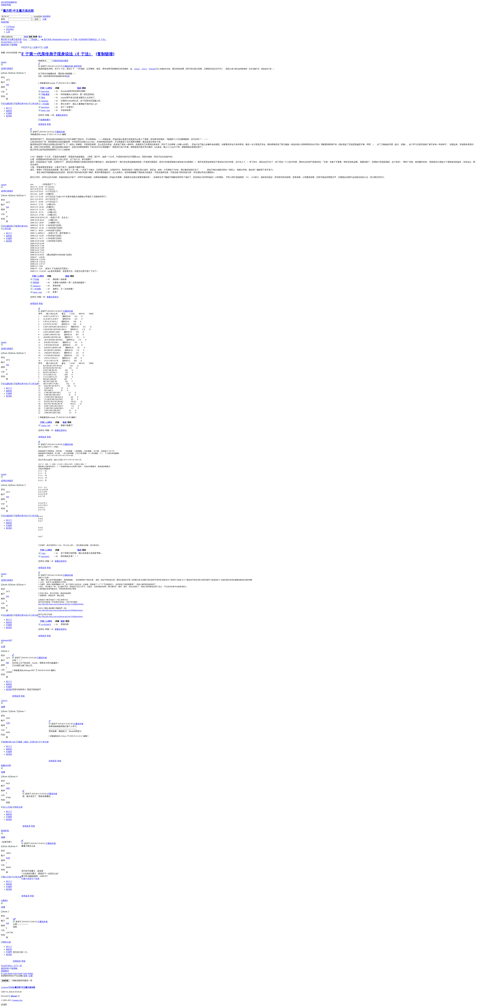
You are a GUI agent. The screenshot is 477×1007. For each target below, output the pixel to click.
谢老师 (36, 282)
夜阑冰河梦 (6, 765)
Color (5, 973)
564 (7, 85)
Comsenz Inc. (17, 1000)
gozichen (44, 101)
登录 (25, 976)
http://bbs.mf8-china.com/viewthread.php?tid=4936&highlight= (60, 610)
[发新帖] (13, 45)
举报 (49, 124)
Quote (19, 973)
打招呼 (9, 113)
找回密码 (46, 16)
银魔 (3, 707)
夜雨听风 (5, 831)
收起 (79, 88)
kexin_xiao (45, 110)
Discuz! (14, 996)
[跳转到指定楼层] (60, 61)
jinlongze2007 (6, 640)
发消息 (9, 116)
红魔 (3, 647)
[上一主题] (33, 47)
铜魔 (3, 772)
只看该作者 (68, 66)
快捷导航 (5, 22)
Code (25, 973)
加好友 (9, 111)
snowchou (45, 91)
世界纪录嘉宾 (7, 68)
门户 (10, 27)
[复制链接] (105, 54)
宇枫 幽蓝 (45, 94)
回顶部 (4, 1005)
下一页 (19, 42)
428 (7, 923)
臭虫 (43, 98)
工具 (8, 32)
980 (7, 663)
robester (137, 69)
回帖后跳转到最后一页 (22, 980)
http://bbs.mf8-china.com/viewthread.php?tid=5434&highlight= (60, 616)
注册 (44, 19)
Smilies (30, 973)
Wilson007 (152, 69)
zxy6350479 (46, 624)
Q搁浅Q (4, 900)
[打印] (24, 47)
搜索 (26, 37)
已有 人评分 (46, 88)
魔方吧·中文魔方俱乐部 (11, 39)
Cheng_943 (45, 425)
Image (10, 973)
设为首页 (5, 2)
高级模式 (5, 971)
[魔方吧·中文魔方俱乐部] (17, 10)
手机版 (11, 987)
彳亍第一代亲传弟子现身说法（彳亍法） (89, 39)
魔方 (40, 37)
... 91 (14, 42)
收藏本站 (13, 2)
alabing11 (37, 286)
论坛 (10, 29)
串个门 (9, 108)
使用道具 (42, 124)
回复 (68, 76)
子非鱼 (36, 279)
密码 (3, 19)
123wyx (144, 69)
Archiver (4, 987)
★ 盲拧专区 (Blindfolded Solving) (55, 39)
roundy (4, 62)
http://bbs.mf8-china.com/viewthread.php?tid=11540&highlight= (61, 604)
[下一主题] (43, 47)
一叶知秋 (45, 104)
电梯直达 (42, 61)
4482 (8, 788)
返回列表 (5, 45)
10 (11, 42)
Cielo (43, 553)
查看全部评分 (62, 115)
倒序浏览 (78, 66)
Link (15, 973)
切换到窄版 (6, 5)
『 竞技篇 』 (34, 39)
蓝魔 (3, 907)
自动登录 (38, 16)
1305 (8, 723)
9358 (8, 858)
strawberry (45, 107)
